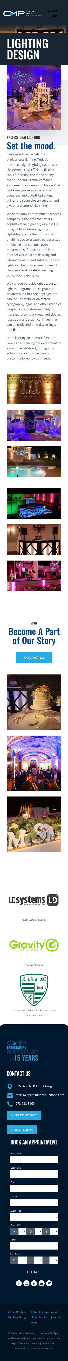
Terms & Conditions (29, 1343)
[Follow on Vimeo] (49, 1283)
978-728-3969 (25, 1103)
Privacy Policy (22, 1348)
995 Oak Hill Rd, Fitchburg (34, 1086)
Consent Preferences (42, 1348)
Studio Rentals (16, 1312)
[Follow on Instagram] (26, 1283)
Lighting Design (20, 1317)
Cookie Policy (49, 1343)
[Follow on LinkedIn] (42, 1283)
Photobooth (41, 1317)
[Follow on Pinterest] (34, 1283)
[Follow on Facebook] (19, 1283)
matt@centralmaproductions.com (40, 1095)
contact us (34, 657)
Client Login (22, 1130)
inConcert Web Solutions (40, 1338)
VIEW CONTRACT (24, 1115)
